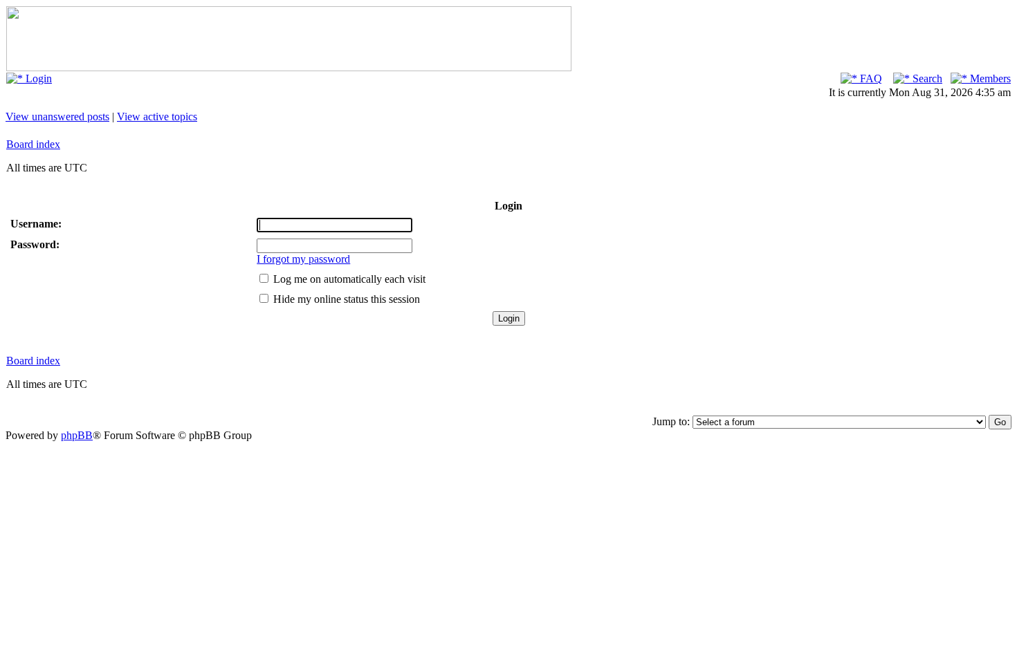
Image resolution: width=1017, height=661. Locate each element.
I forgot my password (303, 259)
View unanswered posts (57, 116)
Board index (33, 144)
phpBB (77, 435)
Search (926, 78)
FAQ (869, 78)
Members (989, 78)
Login (37, 78)
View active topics (157, 116)
